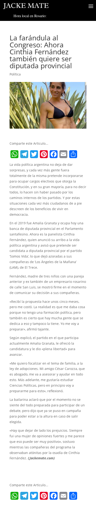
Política (15, 74)
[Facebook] (53, 154)
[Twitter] (34, 154)
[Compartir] (73, 154)
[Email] (63, 154)
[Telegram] (24, 154)
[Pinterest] (44, 154)
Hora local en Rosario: (30, 15)
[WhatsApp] (14, 154)
